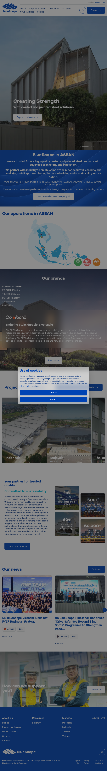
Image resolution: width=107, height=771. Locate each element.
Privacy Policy (25, 386)
